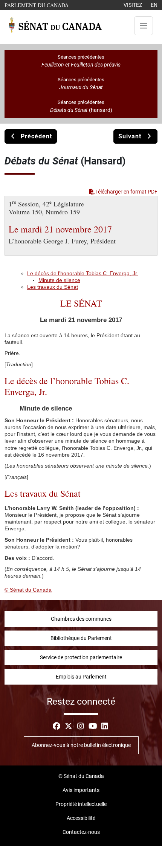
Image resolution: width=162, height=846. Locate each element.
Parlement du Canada (38, 5)
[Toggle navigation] (143, 25)
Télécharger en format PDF (126, 192)
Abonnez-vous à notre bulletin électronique (81, 745)
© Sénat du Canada (28, 590)
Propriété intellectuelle (81, 804)
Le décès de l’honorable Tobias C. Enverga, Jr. (82, 273)
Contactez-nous (81, 832)
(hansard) (81, 110)
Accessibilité (81, 818)
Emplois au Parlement (81, 677)
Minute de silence (59, 280)
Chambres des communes (81, 619)
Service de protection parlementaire (81, 657)
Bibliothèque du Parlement (81, 638)
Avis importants (81, 790)
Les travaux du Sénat (52, 287)
